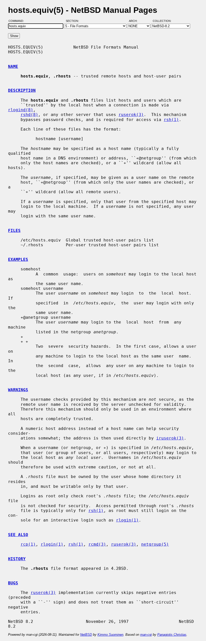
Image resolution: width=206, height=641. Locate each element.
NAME (13, 66)
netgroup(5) (155, 544)
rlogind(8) (20, 109)
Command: (18, 20)
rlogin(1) (127, 520)
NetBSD (86, 634)
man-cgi (146, 634)
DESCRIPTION (22, 90)
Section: (73, 20)
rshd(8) (29, 114)
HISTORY (17, 558)
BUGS (13, 583)
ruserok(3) (131, 114)
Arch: (135, 20)
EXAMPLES (18, 259)
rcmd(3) (97, 544)
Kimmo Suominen (110, 634)
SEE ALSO (18, 534)
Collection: (162, 20)
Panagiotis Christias (171, 634)
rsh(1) (171, 119)
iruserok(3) (170, 438)
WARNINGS (18, 389)
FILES (14, 230)
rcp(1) (28, 544)
